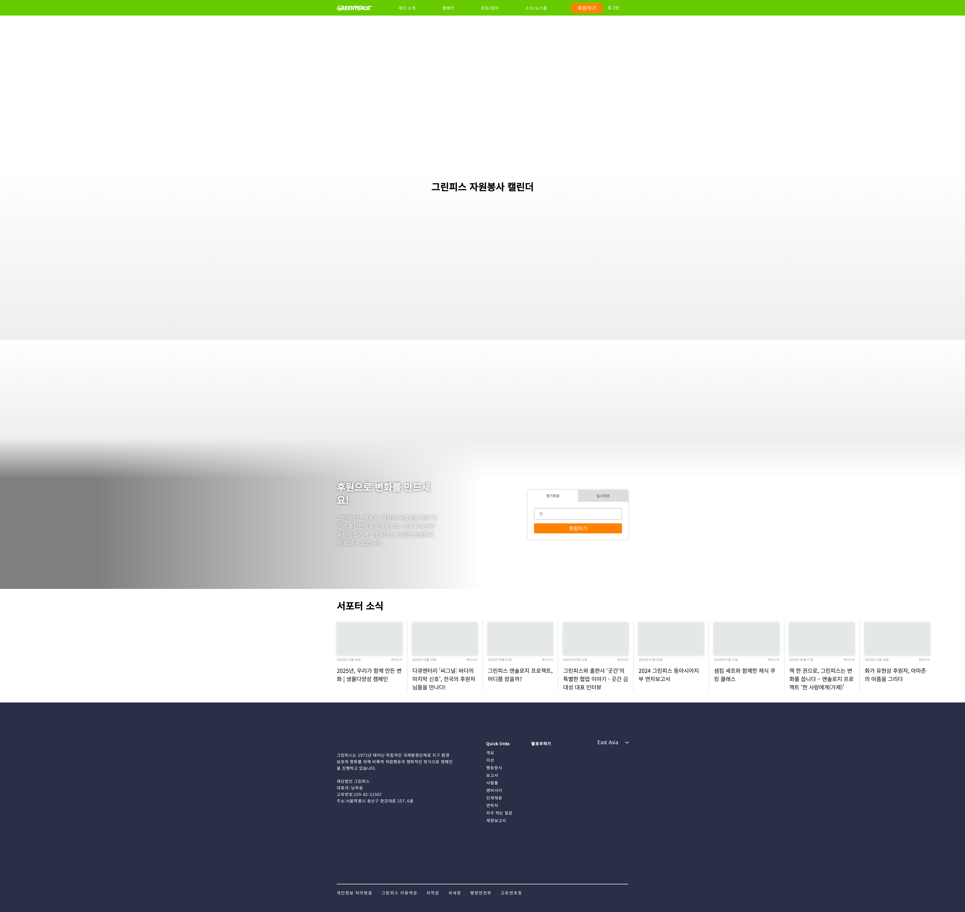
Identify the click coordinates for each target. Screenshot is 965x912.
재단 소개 (407, 8)
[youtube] (545, 752)
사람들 (492, 783)
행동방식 (494, 768)
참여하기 (490, 312)
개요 (490, 752)
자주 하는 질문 (499, 813)
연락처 (492, 805)
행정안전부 (481, 893)
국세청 (454, 893)
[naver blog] (555, 752)
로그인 (613, 8)
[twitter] (565, 752)
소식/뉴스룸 (536, 8)
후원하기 (586, 8)
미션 (490, 760)
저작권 (432, 893)
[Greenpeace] (354, 14)
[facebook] (575, 752)
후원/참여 (490, 8)
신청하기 (392, 312)
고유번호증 (511, 893)
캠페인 (448, 8)
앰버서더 (494, 790)
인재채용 (494, 798)
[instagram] (535, 752)
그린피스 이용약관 (399, 893)
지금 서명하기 (593, 147)
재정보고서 (496, 820)
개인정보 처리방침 (354, 893)
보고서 (492, 775)
